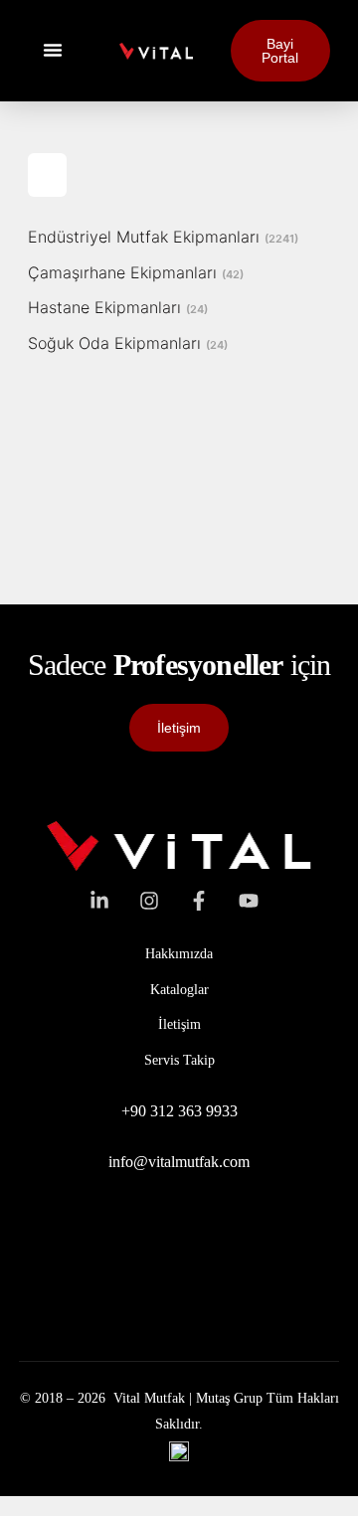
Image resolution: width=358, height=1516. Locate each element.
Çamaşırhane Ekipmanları (136, 272)
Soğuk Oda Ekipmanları (128, 343)
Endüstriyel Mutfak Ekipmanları (163, 237)
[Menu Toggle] (53, 50)
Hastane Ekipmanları (118, 307)
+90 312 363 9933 (179, 1110)
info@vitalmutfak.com (179, 1161)
